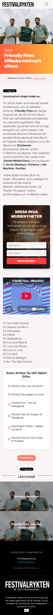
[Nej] (49, 604)
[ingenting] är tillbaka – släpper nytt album (27, 427)
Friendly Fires (26, 457)
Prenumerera (26, 261)
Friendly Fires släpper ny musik (27, 394)
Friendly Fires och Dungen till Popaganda (26, 416)
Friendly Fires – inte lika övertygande (23, 404)
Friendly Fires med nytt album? (27, 386)
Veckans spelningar (26, 496)
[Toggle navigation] (46, 4)
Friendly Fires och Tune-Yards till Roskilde (27, 439)
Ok (26, 610)
